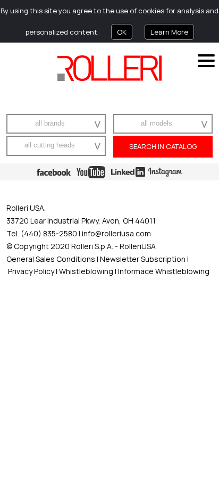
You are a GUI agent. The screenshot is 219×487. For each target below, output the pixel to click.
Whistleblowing (87, 271)
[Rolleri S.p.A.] (109, 68)
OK (122, 32)
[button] (94, 123)
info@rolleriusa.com (116, 233)
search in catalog (163, 146)
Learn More (169, 32)
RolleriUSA (138, 246)
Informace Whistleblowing (162, 271)
